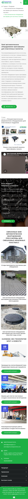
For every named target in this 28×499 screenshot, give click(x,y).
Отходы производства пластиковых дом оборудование (13, 266)
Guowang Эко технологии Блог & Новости (14, 340)
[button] (26, 30)
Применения (5, 472)
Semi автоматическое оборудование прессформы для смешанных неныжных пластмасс (13, 10)
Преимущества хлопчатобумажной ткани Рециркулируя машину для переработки (13, 366)
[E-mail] (14, 497)
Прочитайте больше (10, 371)
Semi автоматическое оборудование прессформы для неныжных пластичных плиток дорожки (13, 299)
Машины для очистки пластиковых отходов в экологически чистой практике (13, 397)
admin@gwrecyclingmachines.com (12, 446)
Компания (4, 476)
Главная (5, 6)
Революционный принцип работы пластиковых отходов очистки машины (13, 427)
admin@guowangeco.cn (9, 444)
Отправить (7, 221)
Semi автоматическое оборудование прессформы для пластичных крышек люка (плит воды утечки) (13, 333)
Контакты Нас (9, 106)
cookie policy (15, 494)
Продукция (11, 6)
